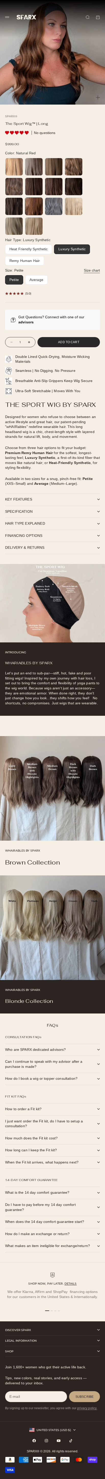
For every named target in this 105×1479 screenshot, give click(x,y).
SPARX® (11, 116)
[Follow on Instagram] (46, 1441)
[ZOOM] (98, 97)
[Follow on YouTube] (59, 1441)
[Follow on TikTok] (71, 1441)
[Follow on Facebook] (34, 1441)
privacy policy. (87, 1408)
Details (70, 1283)
